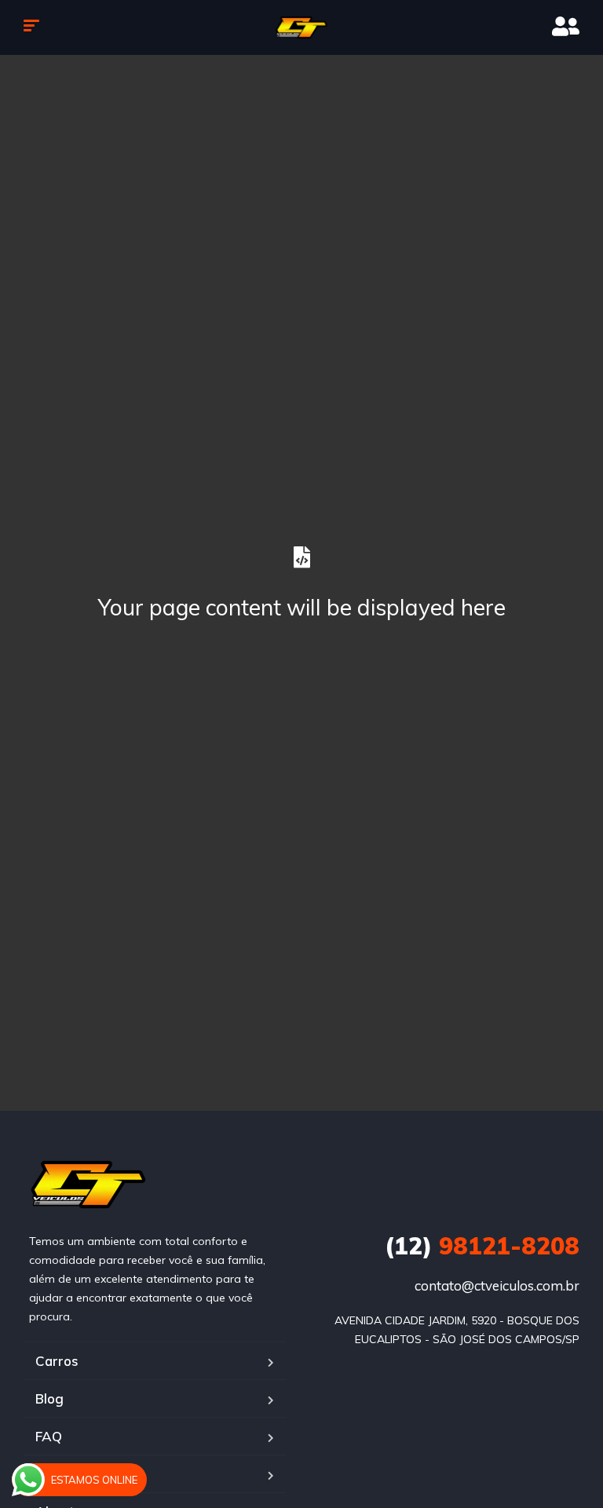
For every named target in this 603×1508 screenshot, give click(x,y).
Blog (49, 1398)
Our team (64, 1474)
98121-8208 (482, 1246)
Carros (57, 1361)
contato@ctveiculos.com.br (497, 1285)
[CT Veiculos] (301, 27)
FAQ (48, 1436)
